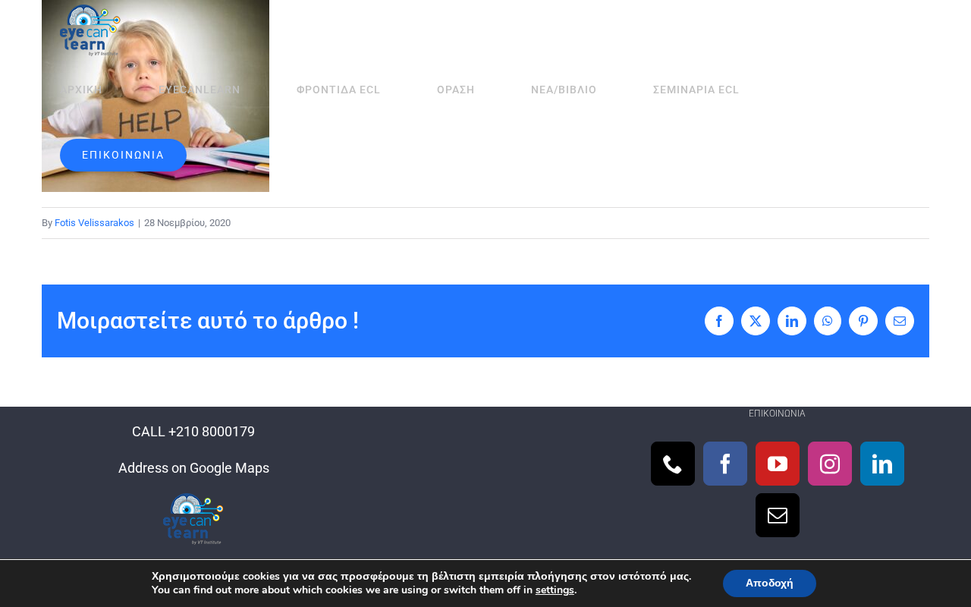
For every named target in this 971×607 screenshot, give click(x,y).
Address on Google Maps (193, 468)
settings (555, 590)
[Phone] (673, 464)
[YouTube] (778, 464)
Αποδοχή (769, 583)
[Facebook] (725, 464)
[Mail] (778, 515)
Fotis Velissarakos (94, 222)
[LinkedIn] (882, 464)
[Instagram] (830, 464)
